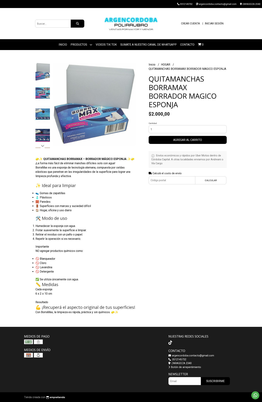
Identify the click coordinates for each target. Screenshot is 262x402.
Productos (79, 44)
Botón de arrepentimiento (185, 367)
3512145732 (178, 359)
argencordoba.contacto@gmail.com (192, 355)
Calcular (211, 180)
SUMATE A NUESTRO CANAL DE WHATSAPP (148, 44)
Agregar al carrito (187, 140)
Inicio (63, 44)
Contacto (187, 44)
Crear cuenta (190, 23)
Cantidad (153, 123)
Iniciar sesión (214, 23)
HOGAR (166, 64)
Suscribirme (215, 381)
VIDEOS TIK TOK (106, 44)
